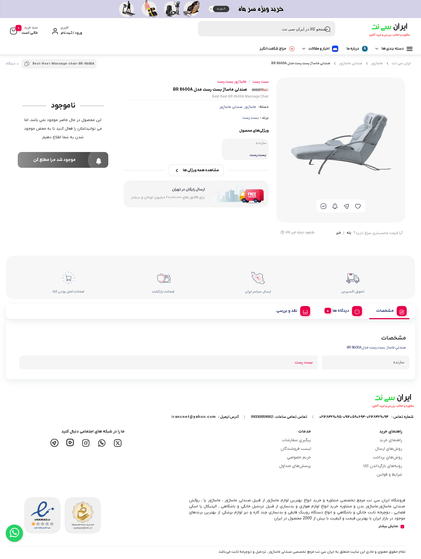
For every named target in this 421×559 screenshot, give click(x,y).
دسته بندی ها (392, 48)
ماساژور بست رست (231, 81)
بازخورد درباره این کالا (300, 232)
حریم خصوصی (299, 457)
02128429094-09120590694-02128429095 (353, 416)
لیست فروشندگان (296, 448)
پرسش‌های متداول (295, 466)
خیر (338, 233)
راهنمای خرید (390, 440)
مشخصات (385, 310)
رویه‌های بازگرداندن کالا (382, 466)
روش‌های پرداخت (387, 457)
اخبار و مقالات (318, 48)
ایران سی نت (401, 63)
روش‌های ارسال (388, 448)
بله (349, 233)
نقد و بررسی (286, 310)
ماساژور (377, 63)
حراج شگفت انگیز (272, 48)
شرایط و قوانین (389, 474)
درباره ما (353, 48)
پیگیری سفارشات (296, 440)
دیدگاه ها (341, 310)
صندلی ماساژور (350, 63)
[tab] (389, 310)
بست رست (251, 117)
